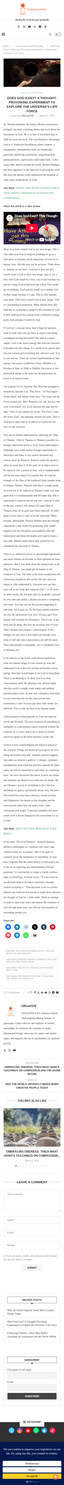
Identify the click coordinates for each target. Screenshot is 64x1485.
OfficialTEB (27, 115)
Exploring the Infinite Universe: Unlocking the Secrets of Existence (30, 977)
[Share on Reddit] (46, 992)
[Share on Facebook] (35, 992)
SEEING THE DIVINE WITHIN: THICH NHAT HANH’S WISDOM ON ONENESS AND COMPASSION (31, 193)
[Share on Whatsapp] (50, 992)
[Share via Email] (57, 992)
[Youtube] (29, 26)
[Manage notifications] (55, 1477)
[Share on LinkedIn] (42, 992)
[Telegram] (40, 26)
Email (10, 1382)
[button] (7, 1137)
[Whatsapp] (35, 26)
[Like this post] (31, 992)
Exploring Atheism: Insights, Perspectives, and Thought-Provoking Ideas (31, 960)
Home (6, 46)
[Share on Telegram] (53, 992)
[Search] (50, 34)
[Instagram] (24, 26)
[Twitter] (18, 26)
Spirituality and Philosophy (30, 46)
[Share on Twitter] (38, 992)
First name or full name (19, 1369)
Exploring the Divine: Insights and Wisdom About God (29, 969)
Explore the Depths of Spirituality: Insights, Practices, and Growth (30, 952)
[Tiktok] (45, 26)
